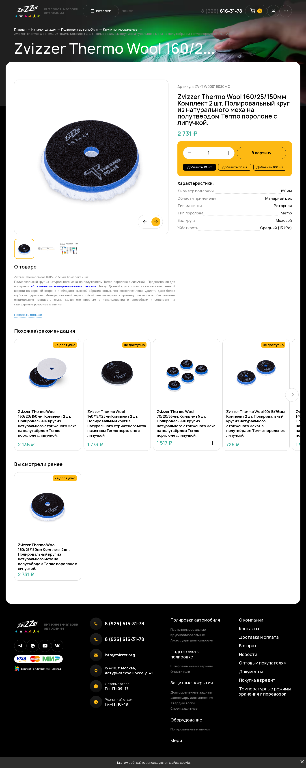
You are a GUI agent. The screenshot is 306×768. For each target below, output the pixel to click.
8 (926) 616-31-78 (124, 623)
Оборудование (186, 720)
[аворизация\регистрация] (273, 11)
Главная (20, 29)
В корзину (261, 152)
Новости (248, 654)
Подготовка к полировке (184, 654)
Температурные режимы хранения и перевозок (265, 691)
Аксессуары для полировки (191, 640)
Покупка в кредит (257, 680)
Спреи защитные (184, 708)
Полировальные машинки (190, 729)
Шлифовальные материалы (191, 666)
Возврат (248, 646)
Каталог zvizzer (43, 29)
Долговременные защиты (191, 692)
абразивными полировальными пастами (64, 286)
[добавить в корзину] (212, 443)
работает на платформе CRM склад (40, 668)
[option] (91, 157)
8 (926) (221, 11)
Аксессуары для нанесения (191, 698)
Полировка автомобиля (79, 29)
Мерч (176, 740)
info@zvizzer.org (120, 654)
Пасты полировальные (188, 629)
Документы (251, 672)
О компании (251, 620)
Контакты (249, 629)
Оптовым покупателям (263, 663)
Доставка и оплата (259, 637)
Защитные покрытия (191, 683)
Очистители (180, 671)
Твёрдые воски (182, 703)
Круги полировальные (120, 29)
